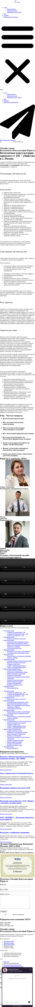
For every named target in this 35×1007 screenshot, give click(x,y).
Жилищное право (9, 650)
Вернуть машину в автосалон (16, 673)
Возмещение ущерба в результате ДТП (15, 788)
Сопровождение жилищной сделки (18, 653)
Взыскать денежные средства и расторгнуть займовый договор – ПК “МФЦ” (17, 757)
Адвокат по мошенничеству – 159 (17, 634)
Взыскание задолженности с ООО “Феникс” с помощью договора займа (17, 802)
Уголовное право (9, 630)
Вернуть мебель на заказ (14, 681)
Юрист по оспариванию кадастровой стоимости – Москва (18, 645)
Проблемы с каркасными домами (17, 672)
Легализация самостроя (14, 648)
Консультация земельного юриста (17, 643)
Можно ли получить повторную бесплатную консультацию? (15, 449)
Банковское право (9, 659)
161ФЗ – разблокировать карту (16, 667)
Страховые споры (9, 637)
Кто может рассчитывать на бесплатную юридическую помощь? (17, 438)
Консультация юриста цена (13, 418)
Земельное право (9, 640)
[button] (17, 55)
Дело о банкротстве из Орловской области (16, 773)
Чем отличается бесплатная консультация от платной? (13, 428)
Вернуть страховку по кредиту (16, 638)
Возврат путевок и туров (14, 685)
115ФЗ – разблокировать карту (16, 665)
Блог (5, 14)
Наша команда (11, 9)
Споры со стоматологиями (15, 680)
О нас (5, 7)
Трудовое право (8, 654)
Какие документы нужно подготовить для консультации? (17, 454)
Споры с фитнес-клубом (14, 670)
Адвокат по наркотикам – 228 (16, 632)
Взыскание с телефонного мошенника (15, 832)
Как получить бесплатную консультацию (13, 423)
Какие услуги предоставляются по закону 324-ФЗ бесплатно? (16, 443)
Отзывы (6, 15)
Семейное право (9, 686)
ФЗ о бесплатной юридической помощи (18, 433)
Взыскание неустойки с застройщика (18, 651)
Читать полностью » (6, 770)
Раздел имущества (12, 688)
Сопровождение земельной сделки (17, 642)
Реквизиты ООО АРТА (14, 12)
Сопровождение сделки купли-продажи (19, 661)
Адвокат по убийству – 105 (15, 635)
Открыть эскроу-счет (13, 664)
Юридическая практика (11, 17)
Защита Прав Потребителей (12, 669)
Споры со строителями (14, 675)
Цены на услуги (12, 10)
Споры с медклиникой (14, 683)
